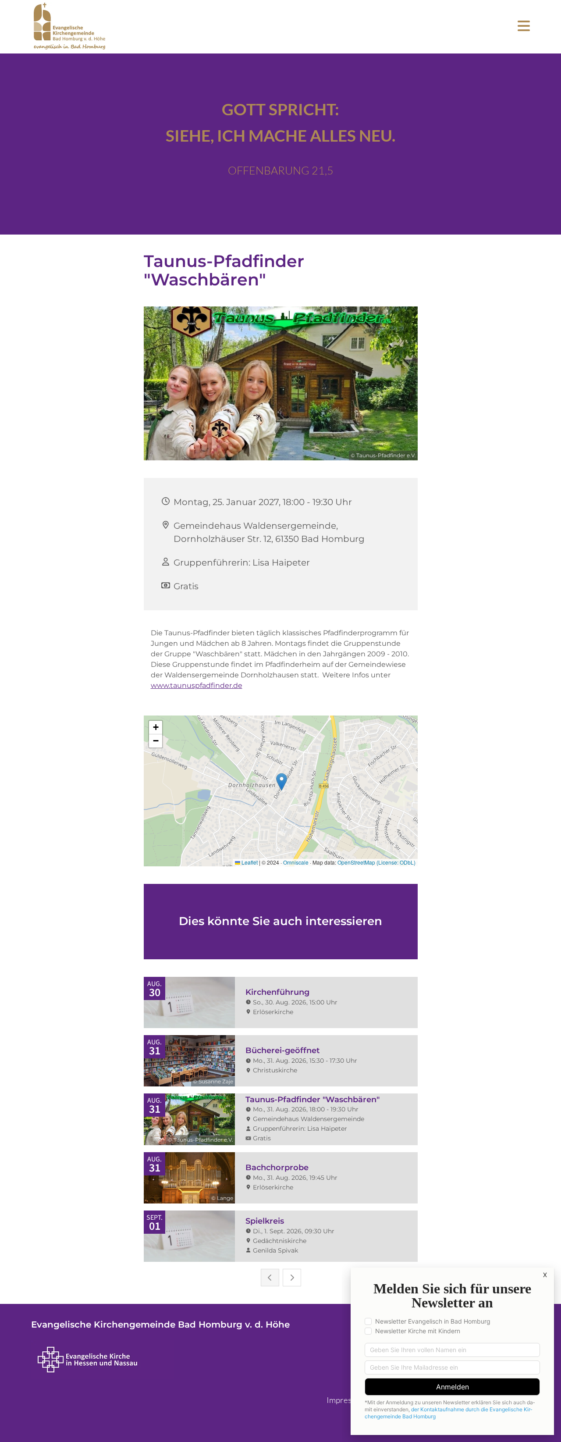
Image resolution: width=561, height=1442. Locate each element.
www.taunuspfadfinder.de (196, 685)
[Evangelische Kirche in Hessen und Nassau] (173, 1359)
